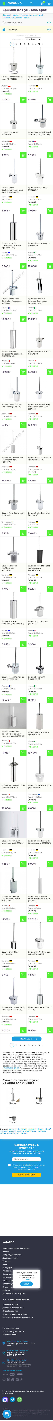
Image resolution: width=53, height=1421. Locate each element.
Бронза (12, 1103)
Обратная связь (9, 1335)
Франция (42, 1131)
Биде (4, 1264)
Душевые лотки (9, 1293)
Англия (12, 1129)
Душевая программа (12, 1277)
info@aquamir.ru (16, 1331)
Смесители (7, 1274)
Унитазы (6, 1261)
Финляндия (30, 1131)
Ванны (5, 1251)
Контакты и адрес (10, 1304)
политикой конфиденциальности (29, 1168)
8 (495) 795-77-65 (16, 1353)
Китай (48, 1129)
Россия (12, 1131)
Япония (23, 1133)
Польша (3, 1131)
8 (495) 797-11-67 (15, 1355)
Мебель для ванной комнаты (15, 1248)
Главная (6, 15)
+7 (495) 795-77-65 (11, 1068)
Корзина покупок (10, 1328)
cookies (26, 1279)
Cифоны (6, 1290)
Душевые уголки (10, 1258)
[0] (44, 4)
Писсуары (7, 1268)
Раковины (7, 1271)
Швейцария (12, 1133)
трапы (22, 1293)
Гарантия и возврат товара (14, 1314)
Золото (39, 1103)
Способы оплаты (10, 1311)
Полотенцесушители (12, 1284)
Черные (13, 1122)
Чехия (3, 1133)
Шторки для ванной (11, 1255)
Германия (22, 1129)
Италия (40, 1129)
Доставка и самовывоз (12, 1308)
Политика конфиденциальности (17, 1317)
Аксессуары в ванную (12, 1280)
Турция (20, 1131)
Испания (32, 1129)
